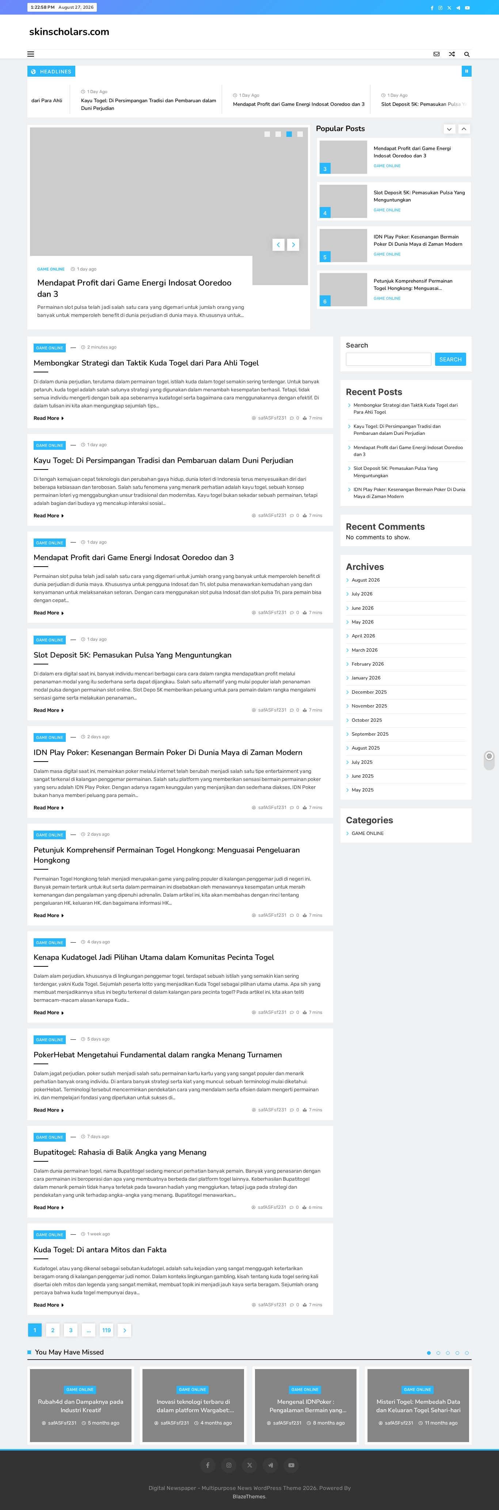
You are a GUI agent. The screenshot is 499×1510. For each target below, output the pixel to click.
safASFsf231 (272, 418)
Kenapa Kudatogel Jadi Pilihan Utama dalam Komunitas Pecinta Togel (154, 957)
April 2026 (363, 636)
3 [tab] (290, 135)
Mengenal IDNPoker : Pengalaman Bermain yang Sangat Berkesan (306, 1410)
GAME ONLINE (51, 269)
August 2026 (366, 580)
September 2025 (370, 734)
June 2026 (363, 608)
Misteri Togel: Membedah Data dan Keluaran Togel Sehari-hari (418, 1406)
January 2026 (366, 678)
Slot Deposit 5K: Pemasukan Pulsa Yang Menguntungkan (433, 104)
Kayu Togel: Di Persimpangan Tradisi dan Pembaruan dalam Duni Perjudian (163, 460)
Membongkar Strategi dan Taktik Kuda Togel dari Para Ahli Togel (146, 363)
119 (106, 1330)
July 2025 (362, 762)
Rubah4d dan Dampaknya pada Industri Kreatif (80, 1406)
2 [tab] (279, 135)
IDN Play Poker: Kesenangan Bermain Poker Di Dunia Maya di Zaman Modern (418, 240)
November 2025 (369, 706)
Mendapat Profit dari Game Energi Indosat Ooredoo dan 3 (285, 104)
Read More (46, 418)
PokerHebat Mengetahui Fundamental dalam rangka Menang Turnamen (158, 1055)
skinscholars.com (69, 32)
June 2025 (363, 776)
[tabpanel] (169, 227)
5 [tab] (467, 1353)
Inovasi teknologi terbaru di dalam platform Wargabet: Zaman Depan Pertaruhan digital (193, 1410)
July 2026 (362, 594)
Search (357, 345)
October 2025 (367, 720)
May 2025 (363, 790)
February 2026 (368, 664)
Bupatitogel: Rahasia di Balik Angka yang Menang (120, 1152)
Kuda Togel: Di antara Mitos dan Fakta (100, 1250)
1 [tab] (268, 135)
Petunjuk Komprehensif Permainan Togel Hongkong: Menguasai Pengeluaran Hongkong (413, 288)
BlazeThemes (249, 1497)
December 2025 (369, 692)
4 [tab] (301, 135)
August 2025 (366, 748)
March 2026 (365, 650)
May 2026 (363, 622)
